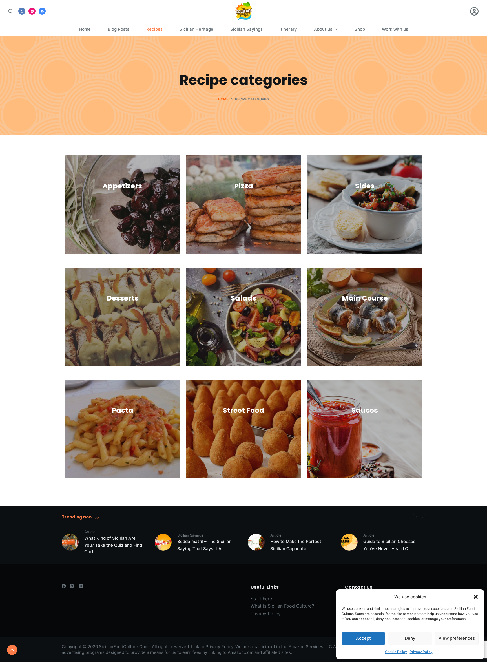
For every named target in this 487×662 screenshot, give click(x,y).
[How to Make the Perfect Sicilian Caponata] (256, 542)
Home (85, 29)
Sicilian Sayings (246, 29)
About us (323, 29)
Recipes (154, 29)
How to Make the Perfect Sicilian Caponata (295, 545)
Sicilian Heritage (196, 29)
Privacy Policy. (219, 646)
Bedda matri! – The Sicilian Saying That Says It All (204, 545)
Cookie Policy (396, 652)
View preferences (457, 638)
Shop (360, 29)
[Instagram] (32, 11)
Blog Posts (118, 29)
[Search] (10, 11)
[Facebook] (21, 11)
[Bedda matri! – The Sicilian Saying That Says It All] (163, 542)
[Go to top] (12, 650)
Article (90, 531)
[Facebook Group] (42, 11)
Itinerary (288, 29)
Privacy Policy (421, 652)
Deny (410, 638)
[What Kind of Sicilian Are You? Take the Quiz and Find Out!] (70, 542)
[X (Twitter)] (72, 586)
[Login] (474, 11)
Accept (363, 638)
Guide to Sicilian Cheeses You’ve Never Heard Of (389, 545)
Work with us (395, 29)
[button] (476, 597)
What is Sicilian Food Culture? (282, 606)
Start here (261, 598)
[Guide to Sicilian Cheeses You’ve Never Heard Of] (349, 542)
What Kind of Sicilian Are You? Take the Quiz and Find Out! (113, 545)
